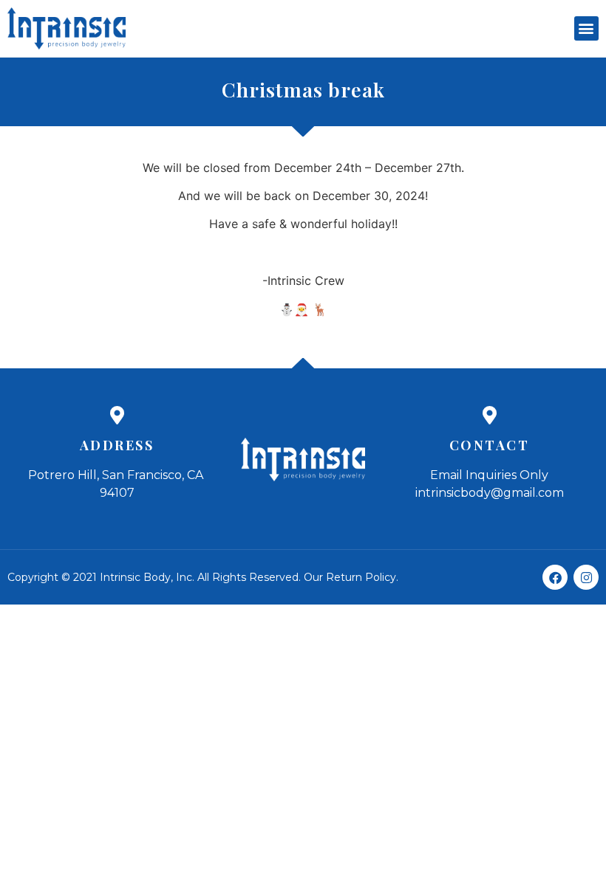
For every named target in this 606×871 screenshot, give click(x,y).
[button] (586, 28)
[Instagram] (586, 577)
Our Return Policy (350, 577)
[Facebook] (555, 577)
